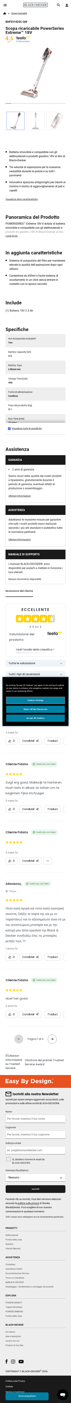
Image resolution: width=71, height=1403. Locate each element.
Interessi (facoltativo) (17, 1170)
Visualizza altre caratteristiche (22, 199)
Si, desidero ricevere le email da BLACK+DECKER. (28, 1161)
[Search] (58, 5)
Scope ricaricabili (19, 13)
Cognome (11, 1127)
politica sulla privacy (28, 1203)
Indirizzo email (13, 1143)
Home (4, 13)
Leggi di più (12, 236)
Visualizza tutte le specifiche (27, 428)
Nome (9, 1111)
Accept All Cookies (35, 718)
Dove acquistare (27, 1396)
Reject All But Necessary (36, 709)
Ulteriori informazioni (19, 496)
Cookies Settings (35, 700)
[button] (7, 1361)
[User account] (67, 5)
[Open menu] (5, 5)
